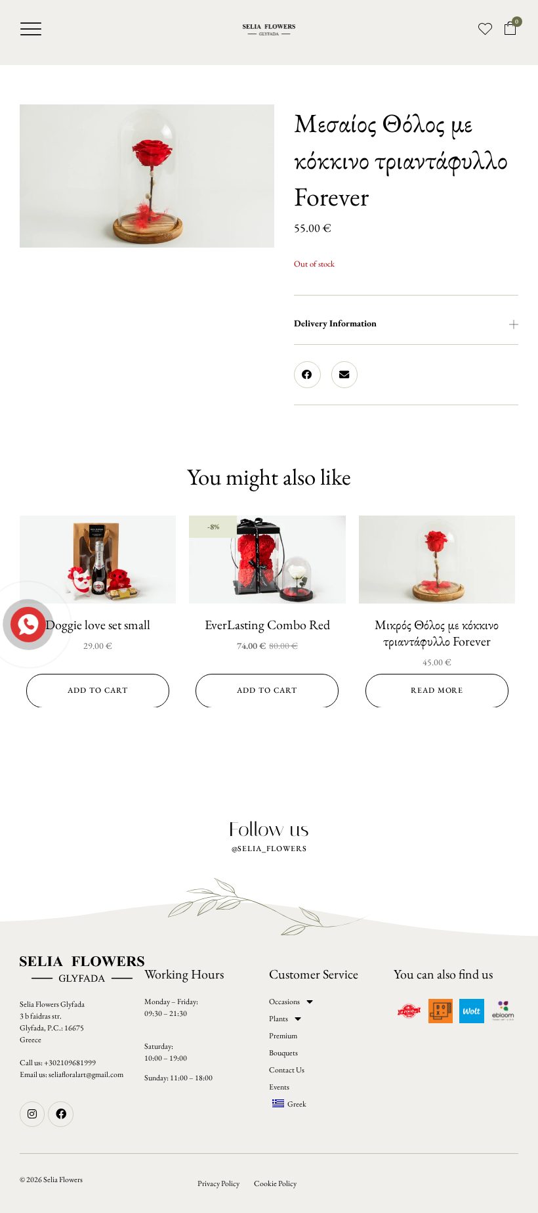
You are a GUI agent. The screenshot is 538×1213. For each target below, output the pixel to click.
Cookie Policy (275, 1183)
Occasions (284, 1001)
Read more (437, 690)
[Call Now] (26, 623)
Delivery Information (335, 323)
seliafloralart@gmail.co (83, 1074)
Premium (283, 1035)
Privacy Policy (218, 1183)
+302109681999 (70, 1062)
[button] (31, 29)
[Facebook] (60, 1113)
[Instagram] (32, 1113)
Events (279, 1087)
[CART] (510, 28)
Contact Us (286, 1070)
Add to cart (98, 690)
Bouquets (283, 1053)
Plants (278, 1018)
